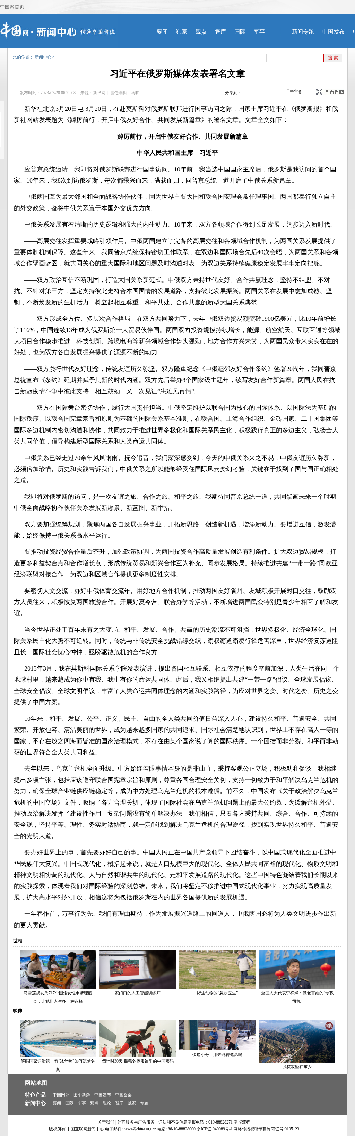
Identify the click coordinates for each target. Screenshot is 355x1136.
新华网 (99, 92)
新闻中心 (43, 57)
